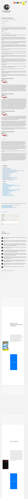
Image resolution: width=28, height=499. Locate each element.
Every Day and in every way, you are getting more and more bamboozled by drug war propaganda (13, 170)
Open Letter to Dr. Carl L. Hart (6, 175)
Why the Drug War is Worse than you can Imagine (8, 195)
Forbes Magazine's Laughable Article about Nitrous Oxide (8, 207)
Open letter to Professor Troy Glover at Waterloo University (9, 190)
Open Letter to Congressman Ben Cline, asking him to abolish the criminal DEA (11, 189)
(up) (11, 206)
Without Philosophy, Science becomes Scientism (8, 179)
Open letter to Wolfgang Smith (6, 176)
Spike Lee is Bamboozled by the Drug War (7, 191)
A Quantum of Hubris (5, 167)
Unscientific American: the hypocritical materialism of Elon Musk (10, 177)
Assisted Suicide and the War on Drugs (7, 168)
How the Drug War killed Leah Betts (6, 206)
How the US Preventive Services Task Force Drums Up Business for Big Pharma (11, 185)
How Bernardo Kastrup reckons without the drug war (8, 172)
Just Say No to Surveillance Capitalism (7, 186)
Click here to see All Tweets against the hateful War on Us (7, 270)
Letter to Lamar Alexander (5, 187)
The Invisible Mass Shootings (6, 192)
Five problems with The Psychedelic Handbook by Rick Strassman (10, 171)
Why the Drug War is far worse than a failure (7, 194)
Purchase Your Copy (13, 362)
